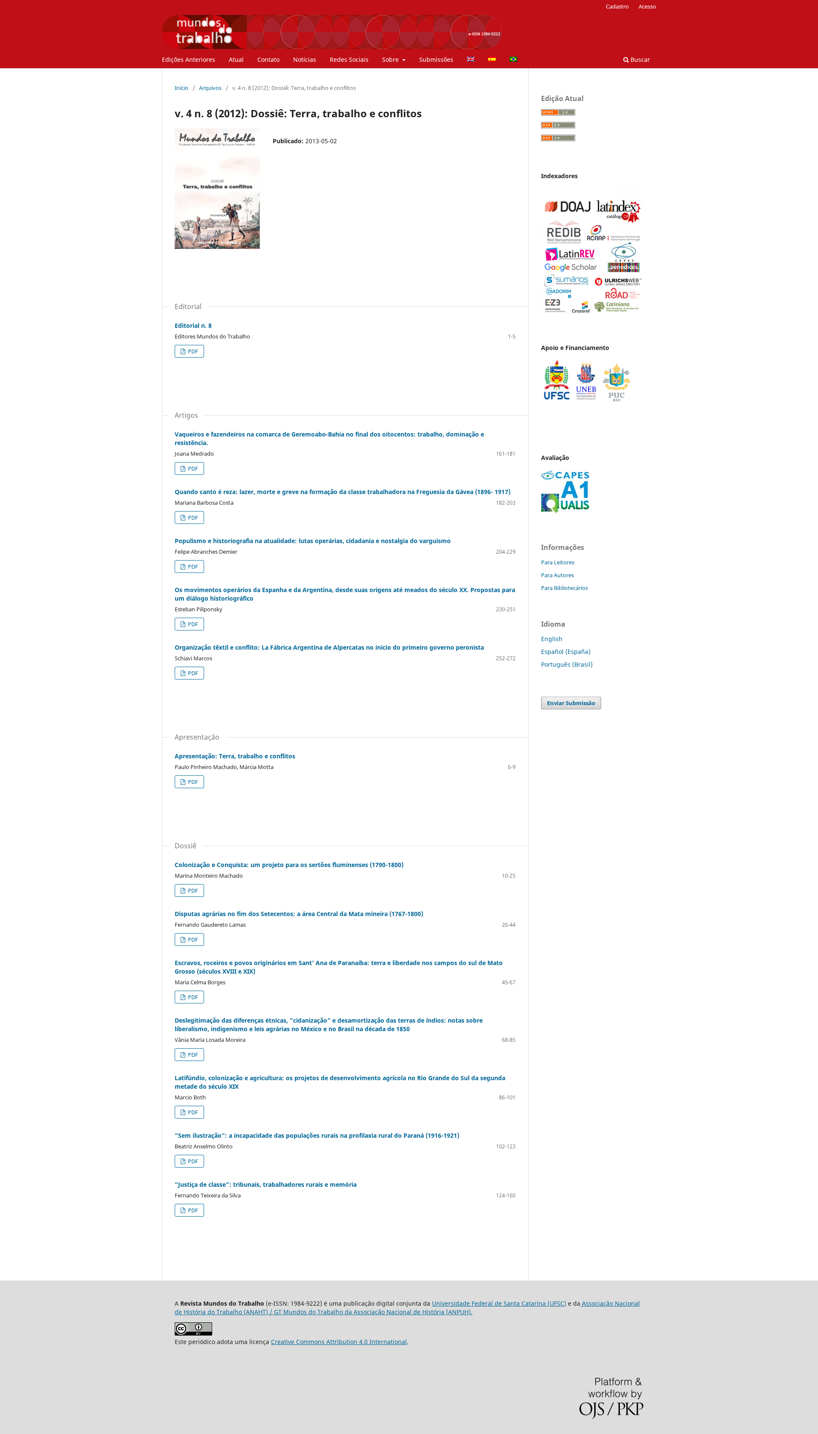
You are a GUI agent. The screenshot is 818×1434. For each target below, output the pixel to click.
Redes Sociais (349, 59)
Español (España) (565, 652)
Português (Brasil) (567, 664)
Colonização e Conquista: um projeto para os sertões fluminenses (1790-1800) (289, 865)
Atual (236, 59)
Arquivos (210, 88)
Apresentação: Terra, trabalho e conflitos (235, 756)
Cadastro (617, 6)
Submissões (436, 59)
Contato (268, 59)
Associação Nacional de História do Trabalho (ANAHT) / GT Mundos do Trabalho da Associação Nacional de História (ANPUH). (407, 1307)
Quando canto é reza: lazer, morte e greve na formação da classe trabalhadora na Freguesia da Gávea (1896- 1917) (342, 492)
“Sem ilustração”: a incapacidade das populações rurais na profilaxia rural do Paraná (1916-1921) (317, 1135)
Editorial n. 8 (193, 325)
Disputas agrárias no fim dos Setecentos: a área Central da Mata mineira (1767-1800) (299, 914)
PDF (192, 351)
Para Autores (557, 575)
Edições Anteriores (188, 59)
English (551, 639)
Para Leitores (557, 562)
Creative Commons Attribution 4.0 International (339, 1342)
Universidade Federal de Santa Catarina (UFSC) (499, 1303)
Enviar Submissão (571, 703)
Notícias (304, 59)
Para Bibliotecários (564, 588)
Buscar (639, 59)
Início (181, 88)
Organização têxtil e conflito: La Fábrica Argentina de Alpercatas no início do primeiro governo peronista (329, 647)
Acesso (647, 6)
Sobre (391, 59)
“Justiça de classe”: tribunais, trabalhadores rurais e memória (266, 1184)
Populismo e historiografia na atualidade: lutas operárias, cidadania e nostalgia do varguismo (313, 541)
